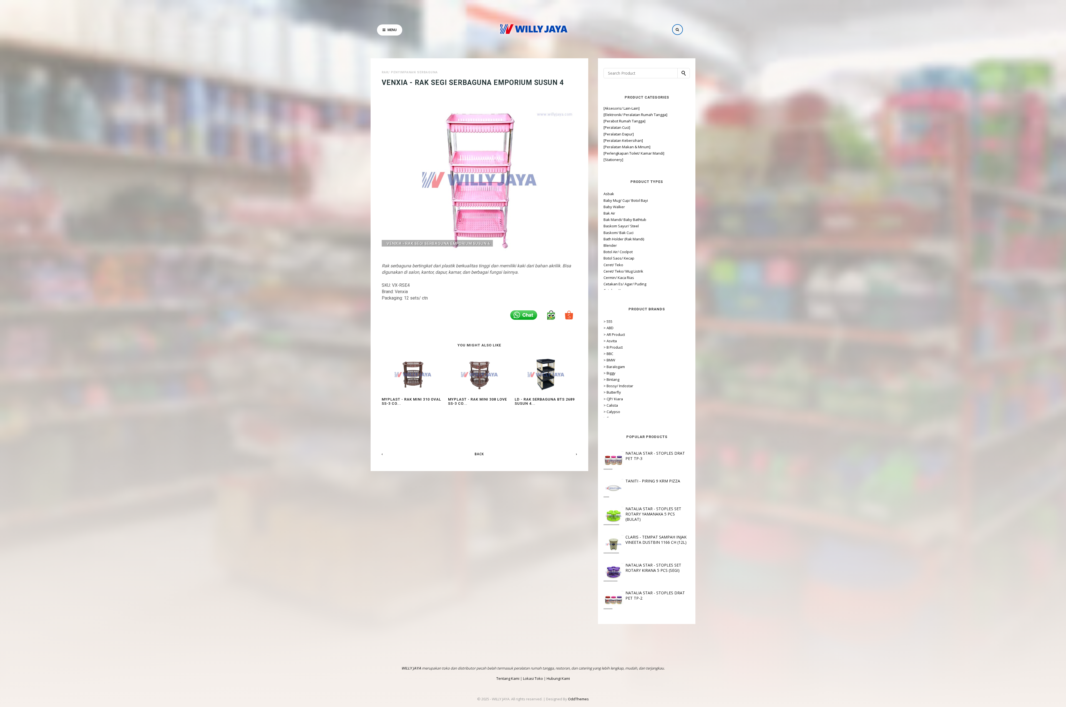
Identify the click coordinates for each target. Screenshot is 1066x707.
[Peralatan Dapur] (619, 134)
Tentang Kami (507, 678)
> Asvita (610, 340)
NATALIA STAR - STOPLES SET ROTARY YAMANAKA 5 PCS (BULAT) (653, 514)
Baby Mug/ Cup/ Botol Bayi (626, 200)
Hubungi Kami (558, 678)
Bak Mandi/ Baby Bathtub (625, 219)
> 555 (608, 321)
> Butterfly (612, 392)
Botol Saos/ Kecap (619, 258)
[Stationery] (613, 159)
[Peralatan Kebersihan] (623, 140)
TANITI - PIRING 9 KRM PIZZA (652, 481)
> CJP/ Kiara (613, 398)
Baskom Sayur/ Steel (621, 225)
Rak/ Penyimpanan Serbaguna (410, 72)
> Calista (611, 405)
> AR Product (614, 334)
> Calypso (612, 411)
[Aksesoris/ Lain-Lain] (622, 108)
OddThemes (578, 698)
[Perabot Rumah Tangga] (624, 121)
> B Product (613, 347)
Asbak (609, 193)
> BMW (609, 360)
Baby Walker (614, 206)
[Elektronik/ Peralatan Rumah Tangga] (635, 114)
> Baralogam (614, 366)
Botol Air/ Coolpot (618, 251)
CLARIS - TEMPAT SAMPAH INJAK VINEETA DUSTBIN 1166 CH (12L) (656, 539)
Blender (610, 245)
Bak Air (609, 213)
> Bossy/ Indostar (618, 385)
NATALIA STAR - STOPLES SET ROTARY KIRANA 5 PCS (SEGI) (653, 567)
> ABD (609, 327)
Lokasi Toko (533, 678)
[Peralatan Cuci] (617, 127)
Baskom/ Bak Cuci (618, 232)
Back (479, 454)
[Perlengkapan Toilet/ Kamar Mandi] (634, 153)
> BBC (608, 353)
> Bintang (611, 379)
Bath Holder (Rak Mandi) (624, 238)
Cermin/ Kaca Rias (619, 277)
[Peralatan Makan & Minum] (627, 146)
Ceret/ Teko (613, 264)
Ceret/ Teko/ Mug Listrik (623, 271)
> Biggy (609, 373)
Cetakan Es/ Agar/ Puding (625, 283)
